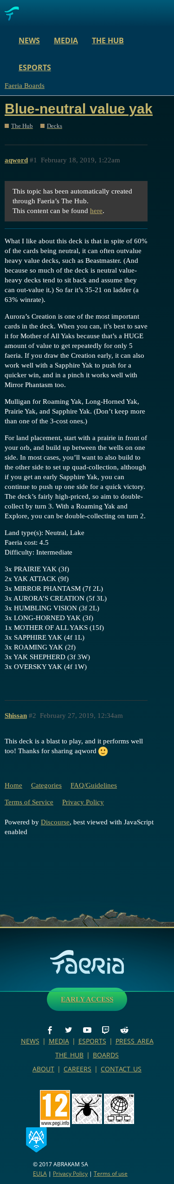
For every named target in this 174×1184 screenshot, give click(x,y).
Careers (77, 1068)
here (96, 210)
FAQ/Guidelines (94, 785)
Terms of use (111, 1173)
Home (13, 785)
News (29, 40)
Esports (35, 67)
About (43, 1068)
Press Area (135, 1041)
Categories (46, 785)
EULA (40, 1173)
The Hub (108, 40)
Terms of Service (29, 802)
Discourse (55, 822)
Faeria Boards (25, 85)
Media (66, 40)
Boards (106, 1054)
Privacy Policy (83, 802)
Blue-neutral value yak (79, 108)
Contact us (121, 1068)
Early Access (87, 999)
